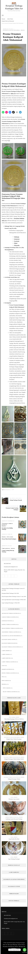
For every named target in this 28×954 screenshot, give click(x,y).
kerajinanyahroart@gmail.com (11, 566)
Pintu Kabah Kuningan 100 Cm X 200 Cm (14, 719)
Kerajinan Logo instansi (14, 799)
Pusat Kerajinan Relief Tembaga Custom (11, 596)
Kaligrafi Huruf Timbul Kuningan (14, 739)
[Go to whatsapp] (24, 950)
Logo (3, 665)
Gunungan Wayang (7, 620)
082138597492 (7, 563)
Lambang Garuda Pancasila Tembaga (14, 819)
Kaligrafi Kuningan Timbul (14, 779)
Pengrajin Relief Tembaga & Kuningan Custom (12, 588)
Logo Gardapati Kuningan (8, 602)
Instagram (16, 239)
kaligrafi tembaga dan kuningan (11, 646)
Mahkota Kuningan (7, 669)
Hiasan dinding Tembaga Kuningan (11, 628)
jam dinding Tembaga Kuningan (7, 524)
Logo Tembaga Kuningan (14, 859)
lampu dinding (6, 650)
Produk (23, 30)
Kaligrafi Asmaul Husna (9, 639)
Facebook (16, 241)
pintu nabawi (6, 688)
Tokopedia (16, 245)
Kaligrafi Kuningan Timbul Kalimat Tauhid (14, 759)
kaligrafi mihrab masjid (9, 643)
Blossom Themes (14, 946)
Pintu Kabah (5, 680)
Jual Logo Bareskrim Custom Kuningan (11, 599)
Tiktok (15, 243)
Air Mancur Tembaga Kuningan (10, 613)
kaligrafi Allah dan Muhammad (11, 30)
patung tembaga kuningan (9, 673)
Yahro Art (13, 93)
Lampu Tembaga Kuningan (9, 661)
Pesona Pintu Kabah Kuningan (9, 539)
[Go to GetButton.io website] (24, 952)
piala (3, 676)
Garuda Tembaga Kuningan (9, 617)
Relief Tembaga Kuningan (10, 691)
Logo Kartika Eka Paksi (14, 839)
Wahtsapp (16, 237)
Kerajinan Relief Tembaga (7, 593)
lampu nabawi (6, 654)
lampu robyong (6, 548)
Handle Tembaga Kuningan (9, 624)
